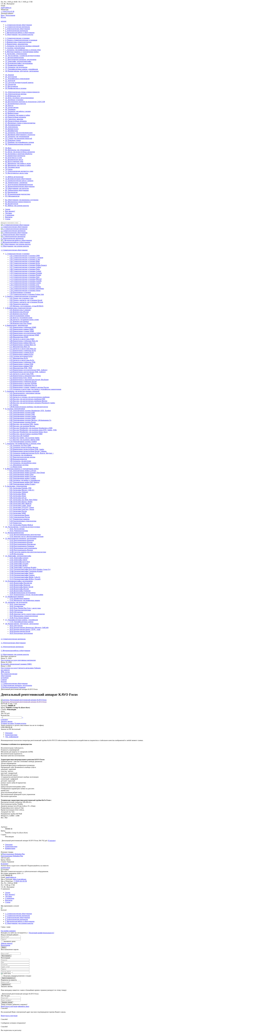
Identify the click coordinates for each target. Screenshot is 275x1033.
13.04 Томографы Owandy (18, 563)
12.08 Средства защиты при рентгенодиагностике (27, 552)
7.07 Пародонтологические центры (22, 457)
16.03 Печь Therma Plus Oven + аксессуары (25, 608)
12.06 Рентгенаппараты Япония (21, 550)
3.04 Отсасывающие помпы (19, 316)
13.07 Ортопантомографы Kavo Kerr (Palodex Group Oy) (29, 569)
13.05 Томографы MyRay (18, 565)
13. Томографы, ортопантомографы (18, 61)
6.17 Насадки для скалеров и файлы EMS (24, 440)
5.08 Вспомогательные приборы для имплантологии (28, 407)
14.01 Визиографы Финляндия (20, 583)
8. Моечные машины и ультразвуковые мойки (22, 52)
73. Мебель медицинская (14, 177)
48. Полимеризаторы (12, 125)
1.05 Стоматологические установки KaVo (24, 263)
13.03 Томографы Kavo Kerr (19, 562)
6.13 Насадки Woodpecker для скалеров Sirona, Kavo (28, 432)
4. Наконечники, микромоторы (16, 44)
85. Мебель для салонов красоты (17, 205)
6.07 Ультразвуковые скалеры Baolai (22, 422)
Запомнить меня (9, 941)
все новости (5, 670)
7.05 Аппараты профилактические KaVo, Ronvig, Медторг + (31, 453)
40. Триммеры (10, 109)
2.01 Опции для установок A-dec (21, 298)
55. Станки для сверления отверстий (18, 138)
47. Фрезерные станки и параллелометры (20, 123)
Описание (9, 733)
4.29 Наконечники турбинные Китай (23, 381)
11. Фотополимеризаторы (14, 57)
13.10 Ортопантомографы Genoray (22, 575)
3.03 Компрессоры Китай (18, 314)
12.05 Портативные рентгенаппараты (23, 548)
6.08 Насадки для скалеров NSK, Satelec (24, 424)
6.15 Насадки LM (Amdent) (19, 436)
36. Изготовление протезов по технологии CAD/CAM (25, 102)
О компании (9, 215)
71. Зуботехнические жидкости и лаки (19, 171)
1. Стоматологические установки (17, 38)
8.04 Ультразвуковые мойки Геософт (22, 476)
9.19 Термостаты (15, 523)
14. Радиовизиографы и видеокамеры (19, 63)
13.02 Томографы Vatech (18, 560)
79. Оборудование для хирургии (17, 188)
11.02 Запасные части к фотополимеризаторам (26, 536)
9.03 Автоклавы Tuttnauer (18, 492)
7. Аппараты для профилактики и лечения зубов (23, 50)
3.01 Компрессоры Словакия (19, 310)
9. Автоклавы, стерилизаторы (16, 54)
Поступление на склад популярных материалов (18, 660)
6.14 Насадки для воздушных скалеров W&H (25, 434)
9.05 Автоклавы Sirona (17, 496)
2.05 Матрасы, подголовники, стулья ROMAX (26, 306)
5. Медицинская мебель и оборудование (19, 32)
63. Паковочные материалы (15, 156)
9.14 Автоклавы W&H (17, 513)
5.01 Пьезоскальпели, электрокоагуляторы (24, 393)
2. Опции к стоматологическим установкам (21, 40)
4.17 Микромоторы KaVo (18, 358)
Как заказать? (10, 211)
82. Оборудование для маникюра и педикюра (21, 200)
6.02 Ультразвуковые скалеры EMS (22, 412)
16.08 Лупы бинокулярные (19, 618)
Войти (4, 947)
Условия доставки (7, 723)
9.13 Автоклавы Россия (18, 511)
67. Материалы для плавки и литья (18, 163)
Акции (7, 209)
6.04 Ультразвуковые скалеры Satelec (22, 416)
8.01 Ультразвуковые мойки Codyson (22, 471)
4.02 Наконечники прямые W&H (21, 329)
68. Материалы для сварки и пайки (18, 165)
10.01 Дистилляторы (16, 529)
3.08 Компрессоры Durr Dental (20, 323)
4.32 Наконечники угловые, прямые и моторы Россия (29, 387)
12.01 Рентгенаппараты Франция (21, 540)
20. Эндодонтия (11, 77)
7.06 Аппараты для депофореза (20, 455)
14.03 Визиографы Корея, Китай (21, 587)
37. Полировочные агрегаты (15, 103)
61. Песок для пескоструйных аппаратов (20, 152)
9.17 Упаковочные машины (19, 519)
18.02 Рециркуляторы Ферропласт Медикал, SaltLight (28, 627)
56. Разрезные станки (13, 140)
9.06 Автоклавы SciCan (18, 498)
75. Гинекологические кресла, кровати (19, 181)
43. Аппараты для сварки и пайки (17, 115)
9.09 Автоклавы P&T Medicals (20, 503)
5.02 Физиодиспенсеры (18, 395)
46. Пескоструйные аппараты (16, 121)
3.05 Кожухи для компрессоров (20, 318)
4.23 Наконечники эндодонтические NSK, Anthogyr (28, 370)
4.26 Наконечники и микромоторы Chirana (25, 376)
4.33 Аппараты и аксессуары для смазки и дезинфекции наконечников (35, 389)
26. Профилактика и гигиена (15, 88)
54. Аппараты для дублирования (17, 136)
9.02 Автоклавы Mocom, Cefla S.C (21, 490)
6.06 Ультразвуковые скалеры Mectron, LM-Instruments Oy (30, 420)
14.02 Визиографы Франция (19, 585)
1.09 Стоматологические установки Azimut (25, 271)
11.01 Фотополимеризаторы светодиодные (25, 534)
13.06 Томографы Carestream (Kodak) (22, 567)
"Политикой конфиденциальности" (41, 933)
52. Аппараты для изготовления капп (19, 133)
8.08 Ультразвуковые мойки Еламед (22, 484)
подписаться (5, 867)
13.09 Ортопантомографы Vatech (21, 573)
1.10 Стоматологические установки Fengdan (25, 273)
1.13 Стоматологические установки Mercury (25, 279)
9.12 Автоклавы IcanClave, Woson (21, 509)
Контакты (8, 217)
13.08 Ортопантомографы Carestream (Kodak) (26, 571)
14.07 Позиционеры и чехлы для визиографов (26, 594)
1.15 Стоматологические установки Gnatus (25, 283)
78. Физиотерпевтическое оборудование (20, 186)
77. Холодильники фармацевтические (19, 184)
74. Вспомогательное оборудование (18, 179)
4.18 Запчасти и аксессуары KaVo (21, 360)
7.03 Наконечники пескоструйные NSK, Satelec (26, 449)
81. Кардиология (11, 192)
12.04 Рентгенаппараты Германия (21, 546)
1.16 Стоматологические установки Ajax (24, 285)
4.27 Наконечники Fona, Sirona (20, 378)
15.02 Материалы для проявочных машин (24, 600)
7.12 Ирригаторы (15, 467)
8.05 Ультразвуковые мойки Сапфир (22, 478)
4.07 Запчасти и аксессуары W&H (21, 339)
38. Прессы (9, 105)
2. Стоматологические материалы (17, 27)
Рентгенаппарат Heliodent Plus (12, 856)
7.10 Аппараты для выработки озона (22, 463)
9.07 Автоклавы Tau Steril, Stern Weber (23, 500)
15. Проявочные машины (14, 65)
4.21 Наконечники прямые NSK (21, 366)
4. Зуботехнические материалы (16, 31)
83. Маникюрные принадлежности (18, 202)
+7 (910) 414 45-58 (7, 11)
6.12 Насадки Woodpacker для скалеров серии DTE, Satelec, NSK (33, 430)
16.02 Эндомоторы (16, 606)
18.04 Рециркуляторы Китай (19, 631)
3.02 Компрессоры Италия (19, 312)
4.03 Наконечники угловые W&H (21, 331)
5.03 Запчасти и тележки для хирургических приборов (29, 397)
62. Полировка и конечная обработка (18, 154)
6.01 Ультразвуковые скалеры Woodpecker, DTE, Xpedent (30, 410)
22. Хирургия (10, 80)
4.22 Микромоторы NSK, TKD (20, 368)
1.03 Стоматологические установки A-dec (24, 259)
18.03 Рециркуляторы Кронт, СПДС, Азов (24, 629)
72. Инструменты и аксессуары (16, 173)
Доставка (8, 213)
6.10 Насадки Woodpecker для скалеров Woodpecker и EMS (30, 428)
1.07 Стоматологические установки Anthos (25, 267)
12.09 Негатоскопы (16, 554)
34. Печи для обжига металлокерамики (19, 98)
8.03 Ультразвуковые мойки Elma (21, 474)
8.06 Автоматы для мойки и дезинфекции (24, 480)
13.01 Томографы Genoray (18, 558)
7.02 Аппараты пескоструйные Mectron (23, 447)
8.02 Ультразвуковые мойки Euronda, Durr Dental (27, 472)
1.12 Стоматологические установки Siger (24, 277)
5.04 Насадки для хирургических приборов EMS (27, 399)
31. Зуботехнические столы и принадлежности (22, 92)
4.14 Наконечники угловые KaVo (21, 352)
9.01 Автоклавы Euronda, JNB (20, 488)
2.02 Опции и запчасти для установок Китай (25, 300)
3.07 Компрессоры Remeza (19, 321)
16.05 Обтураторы (16, 612)
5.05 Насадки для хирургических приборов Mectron (28, 401)
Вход (3, 15)
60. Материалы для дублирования (17, 150)
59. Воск (8, 148)
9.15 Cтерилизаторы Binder (19, 515)
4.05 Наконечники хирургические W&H (24, 335)
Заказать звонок (6, 721)
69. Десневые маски (12, 167)
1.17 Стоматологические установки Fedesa (25, 287)
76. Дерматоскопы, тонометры (16, 182)
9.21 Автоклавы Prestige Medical (21, 525)
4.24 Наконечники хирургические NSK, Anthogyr (27, 372)
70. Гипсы (8, 169)
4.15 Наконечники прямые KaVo (21, 354)
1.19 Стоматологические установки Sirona (24, 290)
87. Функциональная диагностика (17, 194)
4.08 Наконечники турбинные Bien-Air (23, 341)
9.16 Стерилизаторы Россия (19, 517)
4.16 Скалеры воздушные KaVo (20, 356)
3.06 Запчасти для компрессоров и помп (24, 319)
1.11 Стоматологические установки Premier (25, 275)
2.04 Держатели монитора (18, 304)
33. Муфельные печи (12, 96)
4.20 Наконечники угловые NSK (21, 364)
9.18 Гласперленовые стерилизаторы (22, 521)
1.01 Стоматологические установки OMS (24, 256)
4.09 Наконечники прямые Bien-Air (22, 343)
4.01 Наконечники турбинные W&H (22, 327)
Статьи (7, 219)
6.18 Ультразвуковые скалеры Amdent (23, 441)
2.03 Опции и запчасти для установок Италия (26, 302)
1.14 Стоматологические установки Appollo (25, 281)
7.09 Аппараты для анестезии (20, 461)
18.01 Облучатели (16, 625)
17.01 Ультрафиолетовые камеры (21, 622)
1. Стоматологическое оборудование (18, 25)
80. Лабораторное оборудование (17, 190)
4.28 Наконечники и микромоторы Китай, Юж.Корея (28, 379)
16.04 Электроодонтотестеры (20, 610)
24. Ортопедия (10, 84)
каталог (3, 21)
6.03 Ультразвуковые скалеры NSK (22, 414)
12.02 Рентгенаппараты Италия (20, 542)
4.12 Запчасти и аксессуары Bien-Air (22, 348)
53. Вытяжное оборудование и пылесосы (20, 134)
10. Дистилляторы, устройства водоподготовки (22, 55)
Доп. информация (11, 737)
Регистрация (10, 15)
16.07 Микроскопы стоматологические (23, 616)
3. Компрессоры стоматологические (18, 42)
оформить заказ (23, 1006)
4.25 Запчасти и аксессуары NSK (21, 374)
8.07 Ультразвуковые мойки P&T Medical (24, 482)
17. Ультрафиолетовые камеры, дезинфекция (21, 69)
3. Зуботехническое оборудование (17, 29)
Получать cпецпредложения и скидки (17, 976)
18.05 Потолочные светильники (21, 633)
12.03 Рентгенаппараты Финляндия (22, 544)
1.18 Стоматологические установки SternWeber (26, 288)
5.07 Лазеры (13, 405)
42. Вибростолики (11, 113)
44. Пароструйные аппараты (15, 117)
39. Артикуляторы (11, 107)
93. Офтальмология (12, 196)
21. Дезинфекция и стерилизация (17, 79)
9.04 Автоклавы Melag (17, 494)
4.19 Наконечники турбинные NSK (22, 362)
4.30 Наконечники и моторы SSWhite (23, 383)
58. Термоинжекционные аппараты (18, 144)
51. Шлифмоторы (11, 131)
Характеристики (11, 735)
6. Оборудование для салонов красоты (19, 34)
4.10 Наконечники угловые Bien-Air (22, 345)
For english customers (8, 931)
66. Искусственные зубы (14, 161)
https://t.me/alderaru (19, 879)
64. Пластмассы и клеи (13, 158)
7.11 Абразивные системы (18, 465)
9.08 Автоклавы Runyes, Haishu (20, 502)
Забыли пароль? (7, 943)
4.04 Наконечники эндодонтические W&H (25, 333)
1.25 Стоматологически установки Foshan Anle (26, 294)
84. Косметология (11, 204)
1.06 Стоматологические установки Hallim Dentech (28, 265)
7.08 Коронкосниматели (18, 459)
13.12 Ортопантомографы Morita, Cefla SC (24, 577)
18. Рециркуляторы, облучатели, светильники (22, 71)
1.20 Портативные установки (20, 292)
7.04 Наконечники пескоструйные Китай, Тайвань (28, 451)
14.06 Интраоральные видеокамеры (22, 593)
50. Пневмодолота (11, 129)
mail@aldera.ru (6, 8)
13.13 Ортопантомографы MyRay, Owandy (25, 579)
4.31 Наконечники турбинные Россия (23, 385)
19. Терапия (9, 75)
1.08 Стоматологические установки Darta (24, 269)
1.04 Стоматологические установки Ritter (24, 261)
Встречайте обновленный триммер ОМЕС (16, 664)
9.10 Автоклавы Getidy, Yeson (20, 505)
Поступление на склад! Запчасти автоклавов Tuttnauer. (21, 668)
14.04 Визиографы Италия (19, 589)
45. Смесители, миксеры (14, 119)
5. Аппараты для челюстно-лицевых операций (22, 46)
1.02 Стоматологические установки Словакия (26, 257)
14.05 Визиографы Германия (19, 591)
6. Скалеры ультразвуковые (15, 48)
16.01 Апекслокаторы (17, 604)
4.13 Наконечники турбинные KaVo (22, 350)
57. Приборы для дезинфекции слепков (19, 142)
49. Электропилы (11, 127)
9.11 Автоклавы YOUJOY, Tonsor (21, 507)
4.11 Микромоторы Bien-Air (19, 347)
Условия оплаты (20, 723)
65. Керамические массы (14, 159)
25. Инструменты (11, 86)
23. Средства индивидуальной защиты (19, 82)
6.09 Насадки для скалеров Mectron (22, 426)
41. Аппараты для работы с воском (18, 111)
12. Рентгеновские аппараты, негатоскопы (20, 59)
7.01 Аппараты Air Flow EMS (20, 445)
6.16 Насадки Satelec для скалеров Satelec (24, 438)
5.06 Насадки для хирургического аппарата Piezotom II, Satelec (32, 403)
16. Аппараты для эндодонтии (16, 67)
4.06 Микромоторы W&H (18, 337)
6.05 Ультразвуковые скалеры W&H (22, 418)
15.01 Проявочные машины (19, 598)
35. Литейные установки (14, 100)
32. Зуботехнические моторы (15, 94)
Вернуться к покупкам (9, 1006)
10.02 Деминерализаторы (18, 531)
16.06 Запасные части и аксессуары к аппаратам (27, 614)
